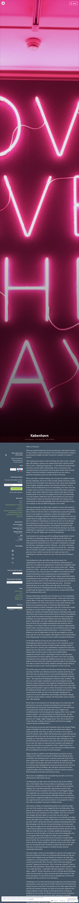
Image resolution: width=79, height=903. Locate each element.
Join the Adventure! (16, 488)
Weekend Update (18, 531)
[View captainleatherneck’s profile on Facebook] (12, 551)
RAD (21, 535)
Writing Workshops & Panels (15, 512)
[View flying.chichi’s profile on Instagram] (12, 559)
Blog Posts (31, 439)
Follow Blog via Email (16, 477)
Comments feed (18, 597)
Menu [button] (74, 3)
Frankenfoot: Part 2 (17, 528)
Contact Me (19, 516)
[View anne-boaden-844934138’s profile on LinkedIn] (12, 562)
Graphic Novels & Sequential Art (14, 514)
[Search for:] (14, 582)
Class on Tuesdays (17, 524)
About (20, 501)
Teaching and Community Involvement (13, 510)
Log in (21, 593)
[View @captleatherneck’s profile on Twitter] (12, 555)
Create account (18, 591)
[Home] (3, 3)
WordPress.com (18, 599)
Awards (20, 506)
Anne (26, 439)
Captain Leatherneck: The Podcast (13, 504)
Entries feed (19, 595)
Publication (19, 508)
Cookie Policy (31, 899)
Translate (20, 609)
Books (20, 503)
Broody (20, 539)
